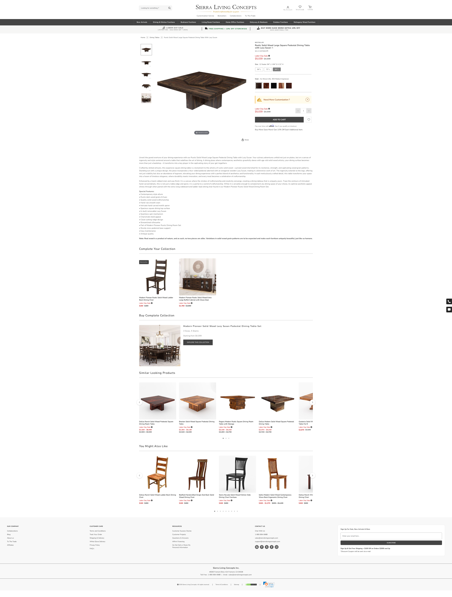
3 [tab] (229, 438)
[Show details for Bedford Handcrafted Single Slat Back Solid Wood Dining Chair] (197, 474)
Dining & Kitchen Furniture (164, 22)
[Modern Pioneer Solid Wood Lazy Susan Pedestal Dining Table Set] (159, 345)
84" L (277, 69)
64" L (259, 69)
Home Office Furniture (235, 22)
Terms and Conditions (98, 531)
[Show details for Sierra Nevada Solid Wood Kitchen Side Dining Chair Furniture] (237, 474)
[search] (155, 8)
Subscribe (391, 543)
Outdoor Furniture (280, 22)
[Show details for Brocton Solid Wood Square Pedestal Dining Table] (197, 400)
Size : (257, 64)
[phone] (449, 301)
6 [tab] (229, 511)
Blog (8, 534)
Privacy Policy (95, 545)
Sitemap (236, 584)
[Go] (307, 100)
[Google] (257, 547)
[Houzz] (267, 547)
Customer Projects (179, 534)
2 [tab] (226, 438)
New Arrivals (142, 22)
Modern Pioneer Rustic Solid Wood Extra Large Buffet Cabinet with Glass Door (195, 298)
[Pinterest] (262, 547)
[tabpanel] (226, 198)
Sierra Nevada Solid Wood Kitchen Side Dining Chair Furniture (235, 496)
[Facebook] (272, 547)
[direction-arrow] (139, 402)
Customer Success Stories (182, 531)
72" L (268, 69)
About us (10, 538)
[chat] (449, 310)
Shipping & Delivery (97, 538)
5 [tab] (226, 511)
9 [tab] (237, 511)
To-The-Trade (250, 16)
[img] (242, 139)
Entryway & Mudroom (258, 22)
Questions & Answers (180, 538)
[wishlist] (309, 119)
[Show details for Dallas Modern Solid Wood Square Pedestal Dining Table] (277, 400)
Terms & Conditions (222, 584)
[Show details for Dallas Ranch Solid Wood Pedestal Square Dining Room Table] (157, 400)
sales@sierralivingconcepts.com (266, 538)
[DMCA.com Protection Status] (251, 584)
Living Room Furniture (211, 22)
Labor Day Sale (174, 28)
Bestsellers (222, 16)
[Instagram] (276, 547)
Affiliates (10, 545)
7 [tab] (231, 511)
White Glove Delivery (97, 541)
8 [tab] (234, 511)
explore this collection (198, 342)
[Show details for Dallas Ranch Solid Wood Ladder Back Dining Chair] (157, 474)
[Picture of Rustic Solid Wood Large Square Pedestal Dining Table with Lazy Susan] (146, 49)
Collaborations (235, 16)
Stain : (257, 79)
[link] (269, 584)
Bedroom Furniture (188, 22)
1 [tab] (223, 438)
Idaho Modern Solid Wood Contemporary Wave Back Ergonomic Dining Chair (275, 496)
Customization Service (205, 16)
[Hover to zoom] (202, 88)
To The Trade (11, 541)
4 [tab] (223, 511)
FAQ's (92, 548)
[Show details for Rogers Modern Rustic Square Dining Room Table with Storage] (237, 400)
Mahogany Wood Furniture (304, 22)
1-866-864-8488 (261, 534)
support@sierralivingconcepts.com (267, 541)
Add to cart (279, 119)
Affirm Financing (178, 541)
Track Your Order (96, 534)
